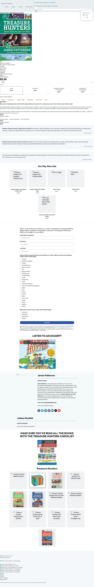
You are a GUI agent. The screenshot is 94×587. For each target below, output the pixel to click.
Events (20, 7)
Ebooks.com (39, 99)
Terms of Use (15, 582)
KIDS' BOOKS (3, 579)
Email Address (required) (27, 235)
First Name (23, 241)
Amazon (3, 99)
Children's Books (4, 116)
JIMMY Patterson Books (6, 74)
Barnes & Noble (20, 99)
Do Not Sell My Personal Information (38, 582)
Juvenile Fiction (4, 119)
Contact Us (28, 582)
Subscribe (47, 322)
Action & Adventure (14, 119)
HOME (2, 573)
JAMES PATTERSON (6, 3)
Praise (1, 123)
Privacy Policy (22, 582)
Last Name (23, 248)
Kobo (46, 99)
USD (87, 15)
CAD (87, 17)
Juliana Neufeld (25, 418)
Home (6, 7)
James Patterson (46, 375)
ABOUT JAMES (4, 578)
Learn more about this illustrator (26, 426)
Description (3, 101)
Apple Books (11, 99)
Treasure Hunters (4, 122)
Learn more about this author (45, 405)
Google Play (30, 99)
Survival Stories (25, 119)
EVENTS (2, 576)
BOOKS (2, 575)
